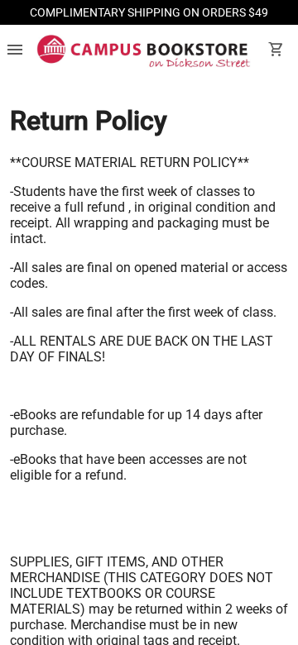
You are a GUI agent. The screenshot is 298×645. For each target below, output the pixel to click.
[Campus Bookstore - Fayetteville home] (143, 51)
